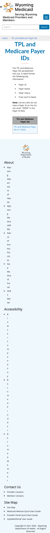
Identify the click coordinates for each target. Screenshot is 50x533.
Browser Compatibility (8, 345)
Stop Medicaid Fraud (9, 275)
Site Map (11, 507)
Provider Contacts (15, 492)
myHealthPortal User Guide (19, 519)
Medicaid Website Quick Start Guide (24, 511)
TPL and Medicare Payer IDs (24, 38)
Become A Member (8, 457)
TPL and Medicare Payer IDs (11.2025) (25, 128)
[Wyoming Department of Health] (9, 7)
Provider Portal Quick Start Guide (22, 515)
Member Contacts (15, 496)
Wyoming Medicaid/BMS (9, 217)
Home (5, 38)
